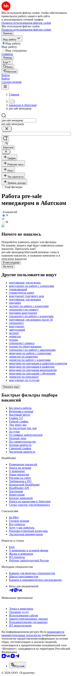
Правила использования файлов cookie (26, 29)
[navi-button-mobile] (5, 87)
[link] (7, 66)
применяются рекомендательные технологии (32, 633)
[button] (5, 75)
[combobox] (18, 120)
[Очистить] (6, 129)
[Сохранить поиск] (5, 139)
